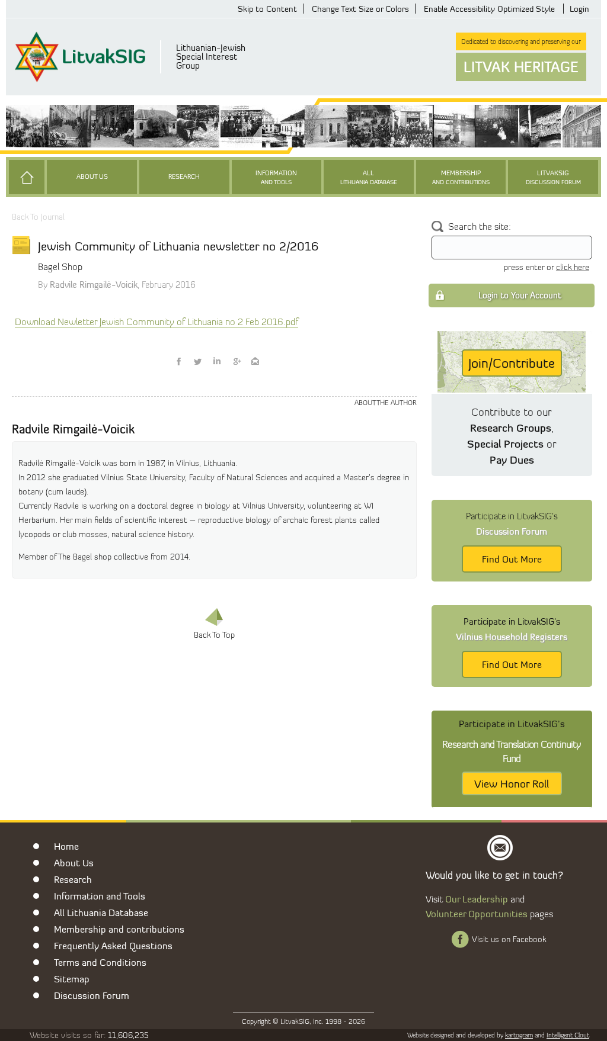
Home (66, 846)
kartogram (519, 1035)
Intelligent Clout (568, 1035)
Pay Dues (512, 459)
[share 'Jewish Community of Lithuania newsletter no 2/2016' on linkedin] (217, 361)
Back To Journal (38, 216)
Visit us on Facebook (509, 939)
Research (184, 177)
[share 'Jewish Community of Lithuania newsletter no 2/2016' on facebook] (179, 361)
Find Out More (512, 559)
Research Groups (510, 427)
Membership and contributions (119, 929)
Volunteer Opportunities (477, 914)
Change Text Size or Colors (360, 9)
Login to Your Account (519, 295)
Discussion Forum (91, 995)
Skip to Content (267, 9)
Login (579, 9)
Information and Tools (99, 896)
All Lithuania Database (101, 912)
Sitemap (72, 979)
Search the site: (479, 226)
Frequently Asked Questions (113, 946)
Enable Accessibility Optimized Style (489, 9)
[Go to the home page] (26, 177)
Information (276, 177)
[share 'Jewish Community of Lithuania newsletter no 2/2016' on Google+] (236, 361)
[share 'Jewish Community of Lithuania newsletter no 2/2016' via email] (255, 361)
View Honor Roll (511, 783)
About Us (92, 177)
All (368, 177)
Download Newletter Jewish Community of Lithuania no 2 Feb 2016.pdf (156, 321)
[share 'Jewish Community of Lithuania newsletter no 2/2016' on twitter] (198, 361)
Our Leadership (476, 899)
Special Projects (505, 443)
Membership (461, 177)
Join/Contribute (511, 363)
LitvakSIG (553, 177)
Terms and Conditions (100, 962)
